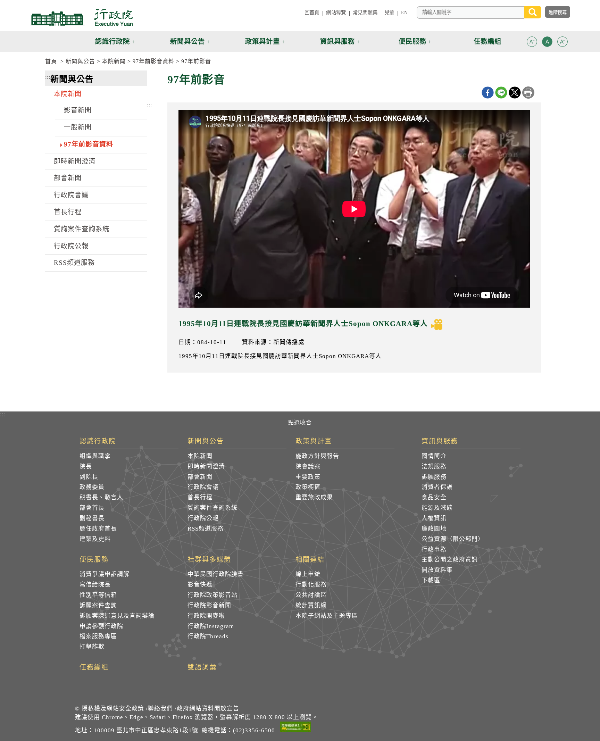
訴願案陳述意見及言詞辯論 (117, 616)
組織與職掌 (95, 456)
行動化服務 (311, 584)
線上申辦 (307, 574)
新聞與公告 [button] (187, 41)
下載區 (431, 580)
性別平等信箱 (98, 595)
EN (404, 12)
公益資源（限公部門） (453, 539)
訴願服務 (434, 477)
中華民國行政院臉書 (216, 574)
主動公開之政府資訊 (450, 559)
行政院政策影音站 (213, 595)
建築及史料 (95, 539)
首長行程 (68, 212)
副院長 (89, 477)
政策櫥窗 (307, 487)
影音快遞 (200, 584)
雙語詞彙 (202, 667)
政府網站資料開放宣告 (208, 708)
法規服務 (434, 466)
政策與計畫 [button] (262, 41)
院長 (86, 466)
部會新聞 (68, 178)
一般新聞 (78, 127)
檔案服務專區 (98, 636)
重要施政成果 (314, 497)
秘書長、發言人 (101, 497)
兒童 (389, 12)
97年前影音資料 (153, 61)
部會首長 (92, 508)
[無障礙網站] (295, 728)
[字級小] (532, 42)
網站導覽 (336, 12)
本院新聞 (114, 61)
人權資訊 (434, 518)
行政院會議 (71, 195)
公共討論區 (311, 595)
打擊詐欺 (92, 646)
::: (295, 12)
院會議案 (307, 466)
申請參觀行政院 (101, 626)
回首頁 (312, 12)
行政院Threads (208, 636)
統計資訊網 (311, 605)
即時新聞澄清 (74, 161)
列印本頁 (528, 92)
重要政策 (307, 477)
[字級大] (562, 42)
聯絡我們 (160, 708)
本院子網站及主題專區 (326, 616)
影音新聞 (78, 110)
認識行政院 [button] (112, 41)
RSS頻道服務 (74, 262)
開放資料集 (437, 570)
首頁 (51, 61)
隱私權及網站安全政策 (113, 708)
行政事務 (434, 549)
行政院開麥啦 (206, 616)
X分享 (515, 92)
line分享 (501, 92)
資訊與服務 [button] (337, 41)
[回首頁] (81, 17)
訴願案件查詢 (98, 605)
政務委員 (92, 487)
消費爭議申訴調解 (105, 574)
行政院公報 (71, 246)
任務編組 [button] (487, 41)
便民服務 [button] (412, 41)
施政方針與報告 (317, 456)
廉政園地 (434, 528)
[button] (532, 41)
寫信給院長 (95, 584)
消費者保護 (437, 487)
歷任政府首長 (98, 528)
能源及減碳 (437, 508)
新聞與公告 (80, 61)
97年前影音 (196, 61)
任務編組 (94, 667)
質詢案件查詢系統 (81, 229)
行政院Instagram (211, 626)
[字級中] (547, 42)
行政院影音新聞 (209, 605)
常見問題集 (365, 12)
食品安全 (434, 497)
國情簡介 (434, 456)
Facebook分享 (488, 92)
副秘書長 (92, 518)
